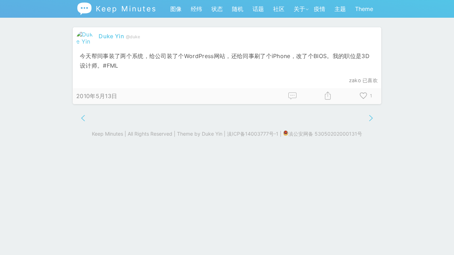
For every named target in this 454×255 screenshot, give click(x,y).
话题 (258, 8)
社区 (278, 8)
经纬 (196, 8)
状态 (217, 8)
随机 (237, 8)
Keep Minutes (116, 9)
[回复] (292, 96)
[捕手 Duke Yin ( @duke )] (86, 41)
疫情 (319, 8)
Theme (364, 8)
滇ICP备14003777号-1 (252, 134)
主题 (340, 8)
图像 (176, 8)
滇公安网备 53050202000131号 (325, 134)
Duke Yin (111, 36)
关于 (299, 8)
